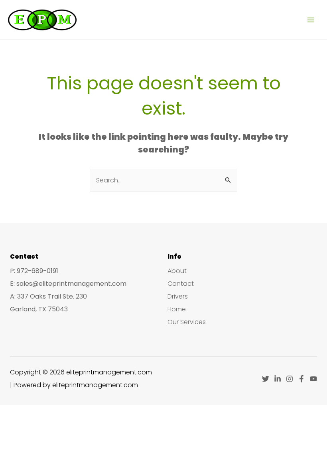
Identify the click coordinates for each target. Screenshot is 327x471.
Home (176, 309)
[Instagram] (289, 378)
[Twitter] (265, 378)
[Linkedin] (277, 378)
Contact (180, 283)
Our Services (186, 322)
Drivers (177, 296)
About (177, 270)
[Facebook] (301, 378)
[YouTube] (313, 378)
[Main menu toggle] (310, 19)
